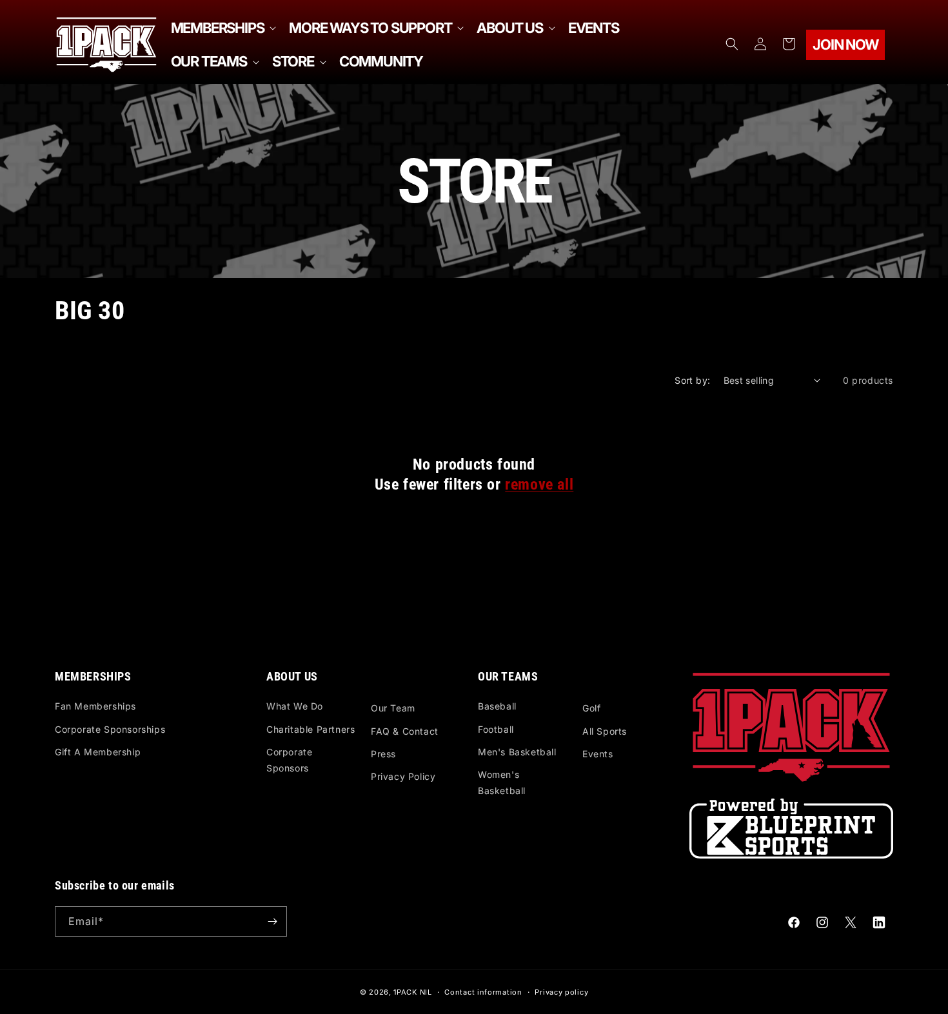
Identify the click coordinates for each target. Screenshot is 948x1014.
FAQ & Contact (405, 731)
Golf (591, 707)
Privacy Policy (403, 776)
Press (383, 753)
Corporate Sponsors (289, 759)
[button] (222, 28)
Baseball (497, 706)
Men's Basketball (517, 751)
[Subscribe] (272, 921)
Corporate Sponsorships (110, 729)
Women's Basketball (502, 782)
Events (597, 753)
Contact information (483, 992)
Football (496, 729)
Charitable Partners (310, 729)
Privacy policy (561, 992)
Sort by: (692, 380)
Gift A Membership (98, 751)
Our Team (393, 707)
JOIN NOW (845, 44)
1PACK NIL (412, 992)
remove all (539, 484)
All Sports (604, 731)
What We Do (294, 706)
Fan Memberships (95, 706)
